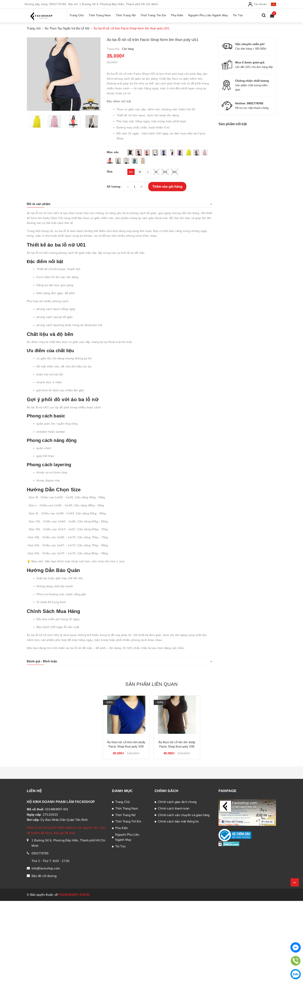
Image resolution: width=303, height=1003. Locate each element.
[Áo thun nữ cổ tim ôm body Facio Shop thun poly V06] (177, 716)
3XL (165, 172)
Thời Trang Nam (126, 808)
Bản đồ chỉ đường (44, 876)
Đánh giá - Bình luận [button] (42, 661)
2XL (131, 172)
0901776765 (57, 4)
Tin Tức (120, 846)
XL (156, 172)
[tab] (119, 203)
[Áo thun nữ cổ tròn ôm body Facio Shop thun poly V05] (126, 716)
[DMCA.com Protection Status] (228, 843)
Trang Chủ (122, 802)
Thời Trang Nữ (125, 815)
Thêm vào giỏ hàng (167, 186)
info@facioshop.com (46, 868)
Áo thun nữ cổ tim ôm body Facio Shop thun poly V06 (177, 744)
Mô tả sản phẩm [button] (38, 204)
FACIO (85, 894)
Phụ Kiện (121, 828)
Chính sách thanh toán (173, 808)
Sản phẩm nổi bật (232, 124)
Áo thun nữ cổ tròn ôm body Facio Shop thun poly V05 (126, 744)
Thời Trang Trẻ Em (128, 821)
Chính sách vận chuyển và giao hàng (184, 815)
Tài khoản (260, 4)
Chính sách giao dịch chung (177, 802)
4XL (174, 172)
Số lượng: (114, 186)
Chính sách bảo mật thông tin (178, 821)
